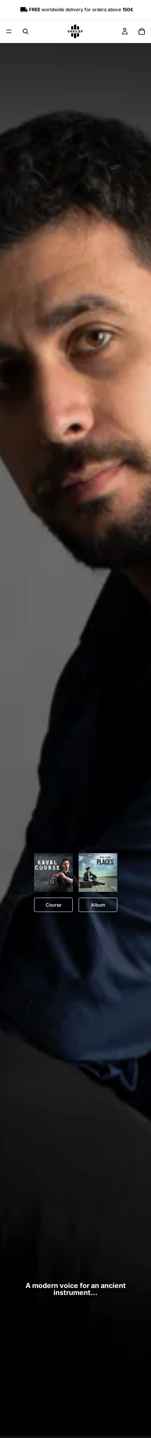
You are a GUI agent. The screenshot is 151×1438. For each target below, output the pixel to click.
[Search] (25, 31)
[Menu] (9, 31)
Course (53, 905)
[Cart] (141, 31)
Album (98, 905)
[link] (53, 872)
